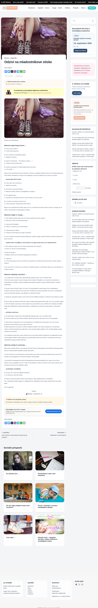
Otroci (29, 588)
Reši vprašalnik (79, 118)
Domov (6, 58)
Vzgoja (54, 8)
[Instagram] (82, 584)
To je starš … (10, 537)
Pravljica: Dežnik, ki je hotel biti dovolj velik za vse (83, 133)
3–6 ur (75, 179)
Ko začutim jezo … (12, 473)
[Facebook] (76, 584)
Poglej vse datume (80, 50)
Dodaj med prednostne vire (53, 411)
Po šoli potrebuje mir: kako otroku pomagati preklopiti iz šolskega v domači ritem (81, 270)
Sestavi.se (30, 594)
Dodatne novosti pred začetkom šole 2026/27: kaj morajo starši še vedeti (82, 144)
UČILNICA (92, 8)
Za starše (79, 203)
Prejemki (30, 592)
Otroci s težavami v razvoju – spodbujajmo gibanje (48, 506)
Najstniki (13, 58)
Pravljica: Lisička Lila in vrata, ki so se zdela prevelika (83, 258)
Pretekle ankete (76, 192)
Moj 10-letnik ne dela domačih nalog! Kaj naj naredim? (14, 435)
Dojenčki (40, 8)
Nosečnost (30, 586)
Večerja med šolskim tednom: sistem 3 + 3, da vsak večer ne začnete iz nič (83, 150)
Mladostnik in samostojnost (58, 434)
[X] (79, 584)
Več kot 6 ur (76, 184)
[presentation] (18, 460)
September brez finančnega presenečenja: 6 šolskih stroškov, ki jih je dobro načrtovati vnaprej (83, 251)
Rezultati (88, 188)
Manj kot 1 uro (77, 171)
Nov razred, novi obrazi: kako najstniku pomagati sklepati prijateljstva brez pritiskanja (83, 244)
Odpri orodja (76, 93)
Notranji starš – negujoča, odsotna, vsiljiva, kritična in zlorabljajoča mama (47, 539)
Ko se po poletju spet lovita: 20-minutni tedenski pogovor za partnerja (83, 138)
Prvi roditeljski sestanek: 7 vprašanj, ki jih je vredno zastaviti (83, 264)
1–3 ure (75, 175)
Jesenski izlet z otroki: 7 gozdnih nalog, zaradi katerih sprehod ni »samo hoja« (83, 155)
